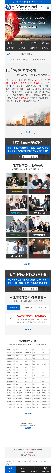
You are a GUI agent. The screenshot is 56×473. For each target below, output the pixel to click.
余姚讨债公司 (45, 401)
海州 (34, 367)
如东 (26, 381)
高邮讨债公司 (36, 398)
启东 (34, 381)
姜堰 (43, 384)
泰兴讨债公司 (10, 393)
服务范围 (33, 43)
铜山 (34, 361)
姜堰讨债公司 (28, 398)
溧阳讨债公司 (45, 390)
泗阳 (26, 375)
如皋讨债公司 (19, 393)
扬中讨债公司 (36, 395)
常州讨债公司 (10, 355)
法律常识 (28, 307)
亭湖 (17, 370)
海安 (17, 381)
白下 (26, 349)
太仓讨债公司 (19, 398)
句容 (34, 378)
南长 (43, 352)
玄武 (17, 349)
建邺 (43, 349)
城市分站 (10, 48)
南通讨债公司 (10, 381)
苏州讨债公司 (10, 364)
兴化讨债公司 (10, 387)
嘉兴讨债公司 (45, 404)
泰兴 (34, 384)
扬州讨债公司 (10, 358)
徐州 (38, 60)
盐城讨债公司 (10, 370)
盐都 (26, 370)
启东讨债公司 (36, 393)
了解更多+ (28, 132)
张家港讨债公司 (28, 364)
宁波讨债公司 (19, 404)
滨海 (43, 370)
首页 (18, 60)
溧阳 (17, 355)
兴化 (17, 384)
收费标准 (22, 43)
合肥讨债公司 (9, 464)
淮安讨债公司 (10, 372)
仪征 (26, 358)
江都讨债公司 (45, 393)
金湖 (34, 372)
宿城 (43, 375)
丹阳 (17, 378)
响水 (34, 370)
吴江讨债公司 (45, 364)
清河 (43, 372)
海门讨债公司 (36, 390)
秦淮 (34, 349)
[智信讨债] (22, 7)
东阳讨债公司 (28, 407)
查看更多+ (28, 264)
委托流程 (33, 48)
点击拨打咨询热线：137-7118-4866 (28, 425)
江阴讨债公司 (19, 352)
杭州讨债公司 (36, 404)
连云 (17, 367)
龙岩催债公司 (45, 407)
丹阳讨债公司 (10, 395)
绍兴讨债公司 (36, 401)
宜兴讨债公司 (28, 352)
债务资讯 (22, 48)
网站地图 (23, 455)
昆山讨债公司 (36, 364)
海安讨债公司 (28, 401)
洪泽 (26, 372)
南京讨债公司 (10, 349)
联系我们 (45, 48)
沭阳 (17, 375)
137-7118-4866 (30, 157)
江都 (43, 358)
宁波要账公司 (10, 404)
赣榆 (43, 367)
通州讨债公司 (10, 390)
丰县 (17, 361)
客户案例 (45, 43)
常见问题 (42, 307)
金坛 (26, 355)
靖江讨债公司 (28, 395)
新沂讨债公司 (45, 395)
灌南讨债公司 (19, 401)
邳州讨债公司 (28, 390)
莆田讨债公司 (36, 407)
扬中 (26, 378)
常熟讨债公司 (19, 364)
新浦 (26, 367)
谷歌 (34, 455)
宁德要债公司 (28, 404)
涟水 (17, 372)
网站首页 (10, 43)
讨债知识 (13, 307)
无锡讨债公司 (10, 352)
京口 (43, 378)
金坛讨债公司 (45, 398)
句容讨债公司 (10, 401)
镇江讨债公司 (10, 378)
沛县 (26, 361)
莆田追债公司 (19, 407)
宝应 (17, 358)
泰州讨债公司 (10, 384)
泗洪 (34, 375)
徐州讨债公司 (10, 361)
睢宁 (43, 60)
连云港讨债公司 (10, 367)
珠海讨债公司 (9, 461)
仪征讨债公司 (10, 398)
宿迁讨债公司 (10, 375)
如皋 (43, 381)
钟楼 (43, 355)
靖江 (26, 384)
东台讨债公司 (19, 387)
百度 (30, 455)
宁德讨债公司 (10, 407)
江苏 (32, 60)
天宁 (34, 355)
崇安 (34, 352)
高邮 (34, 358)
